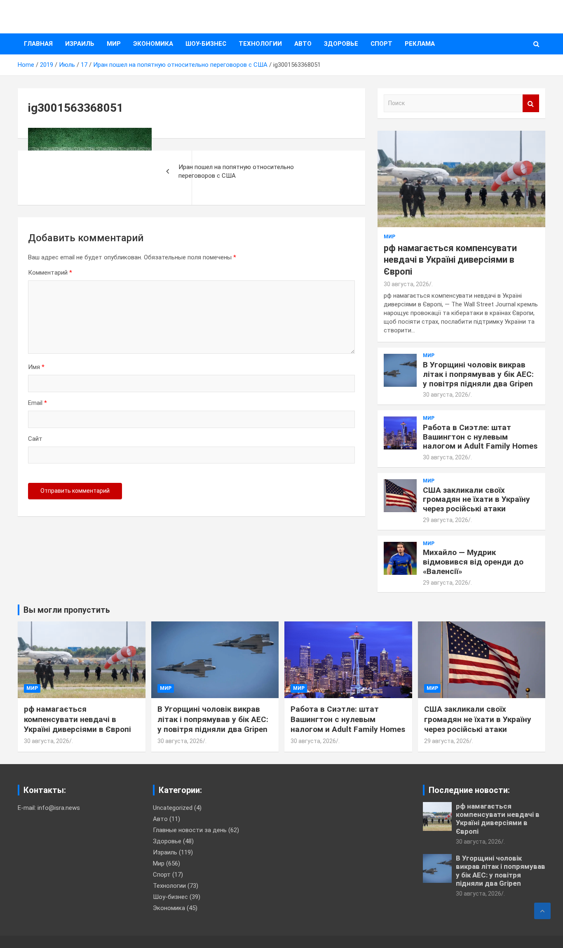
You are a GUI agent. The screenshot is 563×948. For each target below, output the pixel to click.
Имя (36, 367)
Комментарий (50, 272)
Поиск (531, 103)
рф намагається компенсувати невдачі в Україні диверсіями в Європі (450, 260)
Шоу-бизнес (205, 43)
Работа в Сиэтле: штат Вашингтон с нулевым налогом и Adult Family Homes (480, 437)
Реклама (420, 43)
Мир (114, 43)
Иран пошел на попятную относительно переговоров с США (236, 171)
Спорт (381, 43)
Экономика (153, 43)
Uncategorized (172, 808)
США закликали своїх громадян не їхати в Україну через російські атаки (476, 499)
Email (37, 403)
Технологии (260, 43)
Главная (38, 43)
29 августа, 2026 (445, 520)
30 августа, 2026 (406, 284)
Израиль (79, 43)
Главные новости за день (190, 830)
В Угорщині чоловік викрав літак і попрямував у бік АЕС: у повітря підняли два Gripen (478, 374)
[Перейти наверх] (542, 911)
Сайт (35, 438)
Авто (303, 43)
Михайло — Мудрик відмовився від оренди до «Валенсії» (473, 562)
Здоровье (341, 43)
